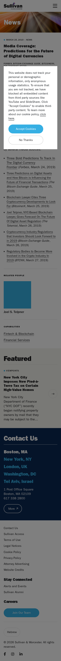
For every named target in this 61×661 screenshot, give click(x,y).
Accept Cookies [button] (26, 129)
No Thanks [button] (26, 140)
